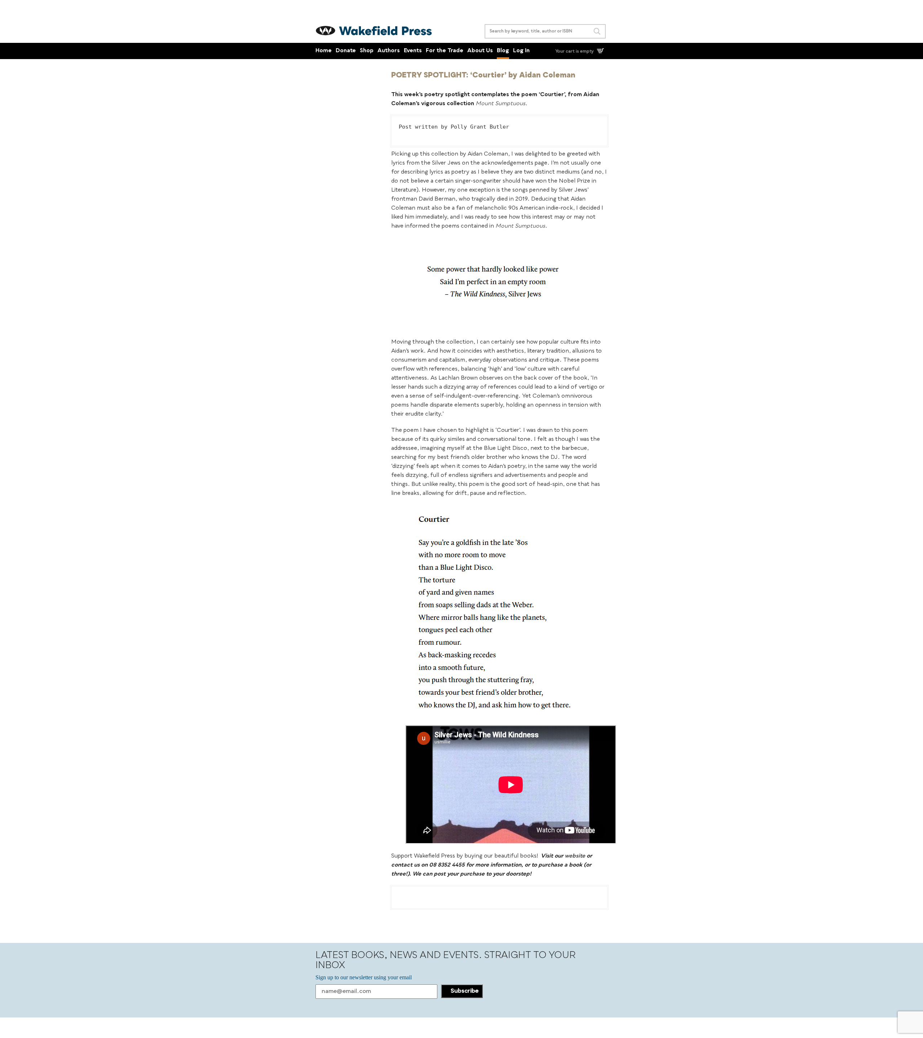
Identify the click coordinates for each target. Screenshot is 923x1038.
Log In (521, 51)
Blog (503, 51)
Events (413, 51)
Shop (367, 51)
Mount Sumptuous (500, 104)
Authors (388, 51)
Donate (346, 51)
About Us (480, 51)
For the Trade (444, 51)
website (575, 856)
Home (323, 51)
